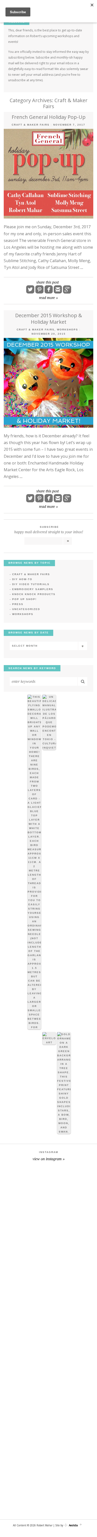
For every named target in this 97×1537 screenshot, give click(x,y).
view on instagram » (49, 1159)
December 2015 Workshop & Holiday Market (48, 318)
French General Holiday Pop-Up (49, 117)
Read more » (48, 298)
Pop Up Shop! (24, 599)
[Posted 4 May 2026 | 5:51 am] (34, 862)
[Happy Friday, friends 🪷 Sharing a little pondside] (48, 1310)
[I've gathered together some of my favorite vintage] (48, 1481)
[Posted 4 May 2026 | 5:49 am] (49, 722)
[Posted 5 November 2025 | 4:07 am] (64, 1083)
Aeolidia (73, 1525)
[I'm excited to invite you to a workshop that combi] (48, 1196)
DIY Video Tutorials (30, 584)
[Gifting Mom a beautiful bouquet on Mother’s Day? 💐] (48, 1367)
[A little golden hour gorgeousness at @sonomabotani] (48, 1423)
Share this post (47, 282)
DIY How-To (22, 579)
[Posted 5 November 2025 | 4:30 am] (49, 1038)
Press (17, 604)
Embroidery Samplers (32, 589)
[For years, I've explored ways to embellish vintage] (48, 1253)
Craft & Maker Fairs (30, 124)
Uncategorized (26, 609)
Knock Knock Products (33, 594)
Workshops (67, 329)
